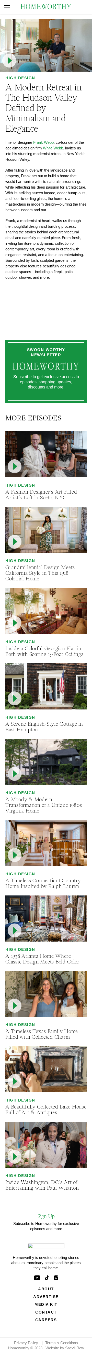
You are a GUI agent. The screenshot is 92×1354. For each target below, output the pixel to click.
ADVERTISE (46, 1296)
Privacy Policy (26, 1343)
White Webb (53, 148)
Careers (46, 1320)
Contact (46, 1312)
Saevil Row (74, 1348)
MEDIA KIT (45, 1304)
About (46, 1289)
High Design (20, 78)
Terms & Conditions (61, 1343)
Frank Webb (43, 142)
